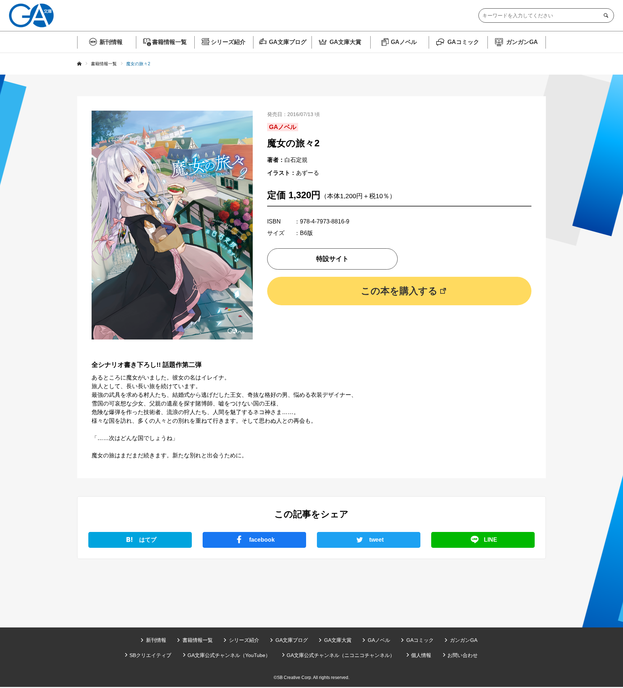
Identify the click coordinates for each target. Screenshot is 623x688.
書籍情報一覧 (169, 42)
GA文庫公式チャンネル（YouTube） (228, 655)
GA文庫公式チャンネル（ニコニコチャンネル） (341, 655)
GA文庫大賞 (345, 42)
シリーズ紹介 (228, 42)
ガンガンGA (522, 42)
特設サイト (332, 258)
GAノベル (404, 42)
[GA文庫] (31, 15)
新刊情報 (111, 42)
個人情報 (421, 655)
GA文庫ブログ (287, 42)
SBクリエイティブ (150, 655)
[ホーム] (79, 64)
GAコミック (463, 42)
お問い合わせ (462, 655)
